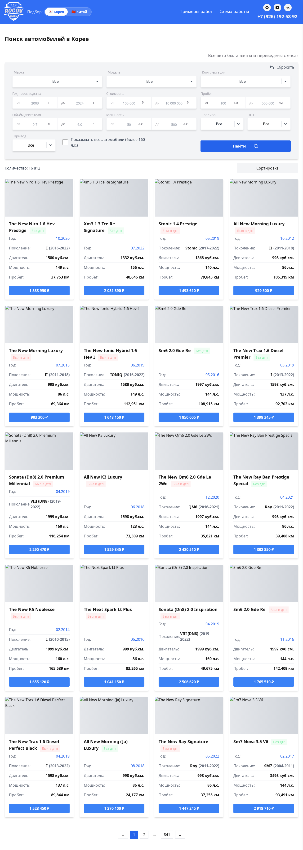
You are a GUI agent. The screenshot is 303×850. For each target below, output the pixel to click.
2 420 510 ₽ (189, 549)
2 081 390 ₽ (114, 290)
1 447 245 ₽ (189, 808)
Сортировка (267, 168)
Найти (239, 146)
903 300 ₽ (39, 417)
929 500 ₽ (263, 290)
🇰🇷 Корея (56, 11)
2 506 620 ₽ (189, 681)
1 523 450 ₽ (39, 808)
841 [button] (167, 834)
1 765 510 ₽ (264, 681)
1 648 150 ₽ (114, 417)
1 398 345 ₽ (264, 417)
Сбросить (285, 67)
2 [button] (144, 834)
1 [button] (134, 834)
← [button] (123, 834)
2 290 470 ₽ (39, 549)
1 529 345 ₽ (114, 549)
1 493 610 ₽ (189, 290)
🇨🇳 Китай (79, 11)
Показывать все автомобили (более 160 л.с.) (108, 142)
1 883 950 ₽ (39, 290)
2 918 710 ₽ (264, 808)
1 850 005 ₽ (189, 417)
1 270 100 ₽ (114, 808)
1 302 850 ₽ (264, 549)
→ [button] (180, 834)
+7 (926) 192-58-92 (277, 16)
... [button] (154, 834)
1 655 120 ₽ (39, 681)
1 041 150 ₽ (114, 681)
